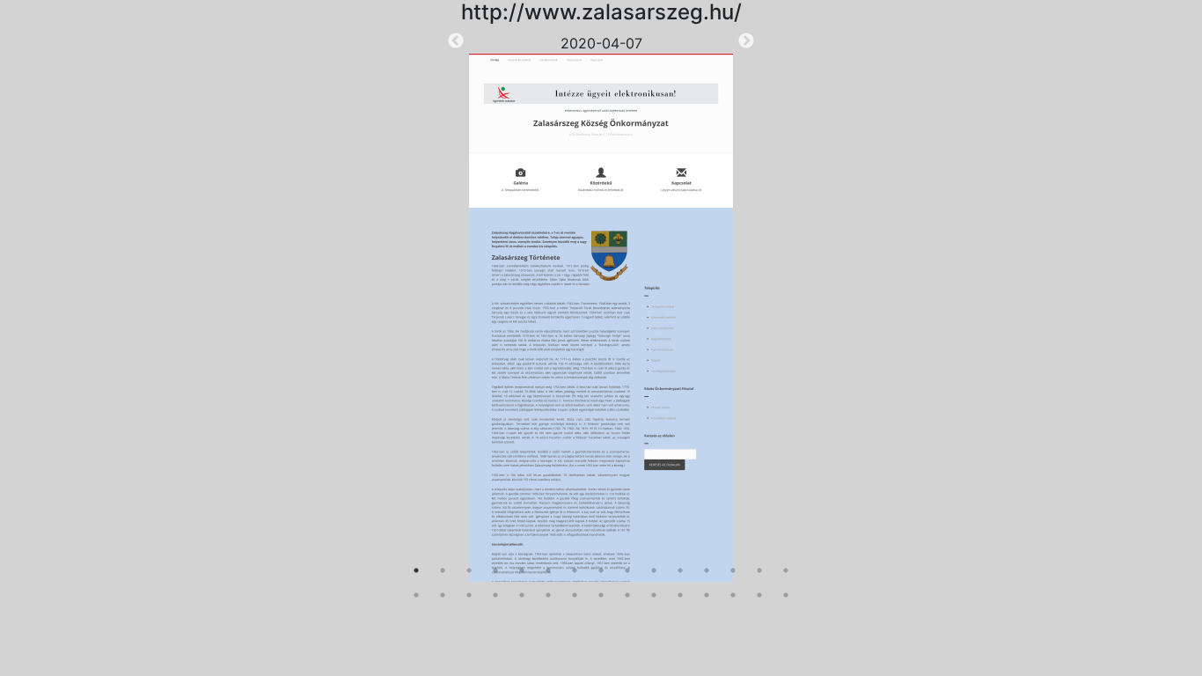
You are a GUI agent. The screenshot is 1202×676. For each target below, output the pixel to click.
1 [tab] (416, 570)
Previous (456, 41)
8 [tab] (601, 570)
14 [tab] (759, 570)
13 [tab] (733, 570)
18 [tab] (469, 595)
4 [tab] (495, 570)
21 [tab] (548, 595)
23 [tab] (601, 595)
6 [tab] (548, 570)
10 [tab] (654, 570)
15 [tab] (786, 570)
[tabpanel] (601, 307)
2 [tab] (442, 570)
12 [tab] (706, 570)
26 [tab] (680, 595)
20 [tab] (522, 595)
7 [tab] (574, 570)
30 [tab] (786, 595)
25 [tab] (654, 595)
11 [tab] (680, 570)
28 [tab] (733, 595)
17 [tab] (442, 595)
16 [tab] (416, 595)
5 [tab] (522, 570)
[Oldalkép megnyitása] (601, 318)
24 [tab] (627, 595)
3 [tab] (469, 570)
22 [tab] (574, 595)
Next (746, 41)
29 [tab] (759, 595)
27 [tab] (706, 595)
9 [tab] (627, 570)
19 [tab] (495, 595)
